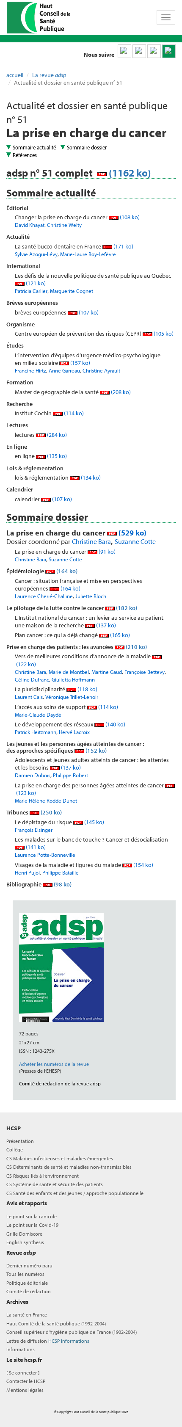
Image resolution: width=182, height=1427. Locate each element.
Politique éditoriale (27, 1283)
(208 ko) (120, 392)
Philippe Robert (70, 775)
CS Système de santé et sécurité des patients (54, 1184)
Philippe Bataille (60, 872)
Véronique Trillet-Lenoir (71, 696)
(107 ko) (88, 312)
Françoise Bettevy (144, 671)
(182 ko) (126, 608)
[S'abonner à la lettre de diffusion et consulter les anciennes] (169, 51)
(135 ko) (56, 456)
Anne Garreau (64, 370)
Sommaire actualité (34, 147)
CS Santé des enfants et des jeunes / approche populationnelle (74, 1193)
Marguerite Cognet (71, 290)
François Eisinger (33, 829)
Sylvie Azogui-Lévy (36, 254)
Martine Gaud (106, 671)
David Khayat (29, 224)
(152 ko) (95, 750)
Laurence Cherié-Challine (44, 596)
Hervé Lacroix (74, 732)
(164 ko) (66, 571)
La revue (49, 75)
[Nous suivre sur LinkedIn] (124, 51)
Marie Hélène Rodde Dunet (46, 800)
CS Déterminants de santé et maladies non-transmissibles (69, 1167)
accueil (14, 75)
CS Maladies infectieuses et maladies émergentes (59, 1158)
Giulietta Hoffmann (73, 679)
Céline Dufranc (32, 679)
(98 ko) (62, 884)
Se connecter (23, 1372)
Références (25, 155)
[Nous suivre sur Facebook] (154, 51)
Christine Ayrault (101, 370)
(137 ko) (105, 625)
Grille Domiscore (24, 1234)
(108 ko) (129, 217)
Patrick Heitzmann (35, 732)
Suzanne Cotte (135, 541)
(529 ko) (131, 533)
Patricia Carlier (31, 290)
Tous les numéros (25, 1274)
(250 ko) (50, 812)
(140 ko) (114, 724)
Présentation (20, 1141)
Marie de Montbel (69, 671)
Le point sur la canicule (31, 1216)
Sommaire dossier (87, 147)
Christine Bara (91, 541)
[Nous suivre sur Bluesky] (139, 51)
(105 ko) (163, 333)
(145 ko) (93, 822)
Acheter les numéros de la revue (54, 1064)
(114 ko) (73, 413)
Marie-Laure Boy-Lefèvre (88, 254)
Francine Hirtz (30, 370)
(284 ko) (56, 435)
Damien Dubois (32, 775)
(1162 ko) (129, 172)
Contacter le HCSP (25, 1381)
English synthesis (25, 1242)
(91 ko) (106, 551)
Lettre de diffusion (47, 1341)
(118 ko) (86, 689)
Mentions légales (25, 1390)
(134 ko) (90, 477)
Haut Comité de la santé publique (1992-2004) (56, 1323)
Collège (14, 1149)
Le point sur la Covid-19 (32, 1225)
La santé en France (26, 1314)
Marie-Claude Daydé (38, 714)
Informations (20, 1349)
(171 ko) (122, 246)
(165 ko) (119, 635)
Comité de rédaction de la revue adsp (60, 1083)
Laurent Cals (29, 696)
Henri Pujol (27, 872)
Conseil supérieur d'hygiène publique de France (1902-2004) (71, 1332)
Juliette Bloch (90, 596)
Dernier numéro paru (29, 1265)
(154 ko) (142, 865)
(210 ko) (135, 647)
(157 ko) (79, 363)
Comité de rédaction (28, 1291)
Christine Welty (64, 224)
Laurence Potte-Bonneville (45, 854)
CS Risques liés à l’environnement (42, 1176)
